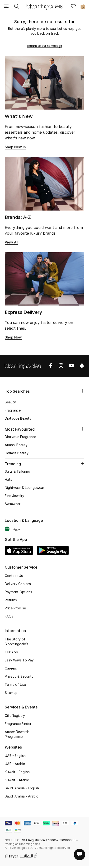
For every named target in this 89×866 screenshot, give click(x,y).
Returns (11, 600)
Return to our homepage (44, 46)
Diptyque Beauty (18, 418)
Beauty (10, 402)
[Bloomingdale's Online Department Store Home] (45, 6)
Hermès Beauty (16, 453)
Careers (11, 668)
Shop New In (15, 147)
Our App (11, 652)
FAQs (9, 616)
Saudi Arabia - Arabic (21, 796)
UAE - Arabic (15, 764)
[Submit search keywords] (16, 6)
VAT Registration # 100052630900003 (48, 840)
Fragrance (13, 410)
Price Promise (15, 608)
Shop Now (13, 337)
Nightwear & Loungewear (24, 488)
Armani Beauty (16, 445)
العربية (18, 529)
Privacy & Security (19, 676)
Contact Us (14, 576)
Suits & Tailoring (17, 471)
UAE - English (15, 756)
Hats (8, 479)
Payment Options (18, 592)
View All (11, 242)
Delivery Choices (18, 584)
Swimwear (12, 504)
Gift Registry (15, 715)
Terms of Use (15, 684)
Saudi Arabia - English (22, 788)
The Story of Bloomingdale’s (16, 641)
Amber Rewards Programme (17, 734)
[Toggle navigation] (6, 6)
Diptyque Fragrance (20, 437)
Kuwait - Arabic (17, 780)
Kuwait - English (17, 772)
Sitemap (11, 693)
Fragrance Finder (18, 724)
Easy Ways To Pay (19, 660)
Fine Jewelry (14, 496)
